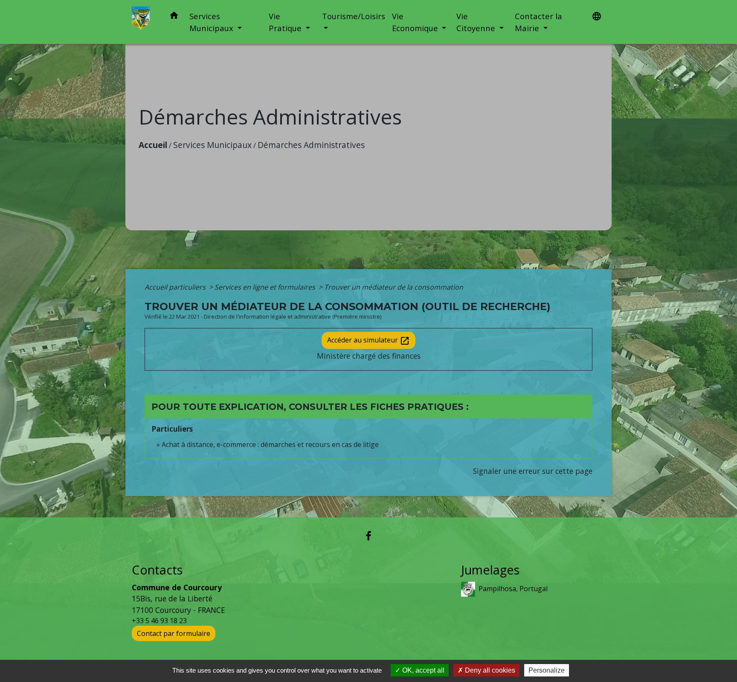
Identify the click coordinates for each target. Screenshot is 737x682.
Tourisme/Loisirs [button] (353, 16)
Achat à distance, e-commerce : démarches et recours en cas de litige (270, 444)
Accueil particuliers (176, 287)
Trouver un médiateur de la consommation (393, 287)
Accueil (153, 145)
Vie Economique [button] (416, 22)
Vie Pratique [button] (286, 22)
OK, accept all (422, 670)
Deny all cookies (489, 670)
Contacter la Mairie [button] (538, 22)
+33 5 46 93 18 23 (159, 620)
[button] (174, 17)
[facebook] (368, 535)
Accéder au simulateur (368, 340)
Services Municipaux (212, 145)
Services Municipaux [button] (212, 22)
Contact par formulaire (173, 633)
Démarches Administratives (311, 145)
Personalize (546, 670)
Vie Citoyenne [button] (476, 22)
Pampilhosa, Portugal (513, 588)
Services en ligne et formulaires (266, 287)
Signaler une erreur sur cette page (532, 471)
